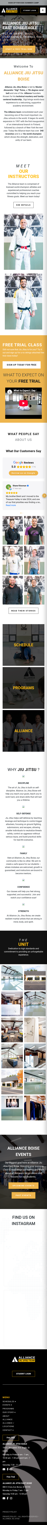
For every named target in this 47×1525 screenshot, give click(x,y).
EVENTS (6, 1405)
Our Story (8, 1412)
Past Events (23, 1195)
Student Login (29, 10)
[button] (3, 495)
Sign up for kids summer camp (23, 3)
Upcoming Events (23, 1186)
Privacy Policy (10, 1512)
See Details (23, 205)
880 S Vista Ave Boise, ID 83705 (16, 1487)
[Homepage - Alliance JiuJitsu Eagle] (9, 10)
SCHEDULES (8, 1401)
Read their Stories (23, 611)
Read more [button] (11, 505)
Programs (8, 1409)
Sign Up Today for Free (21, 365)
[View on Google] (8, 487)
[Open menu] (43, 10)
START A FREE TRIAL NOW (19, 49)
